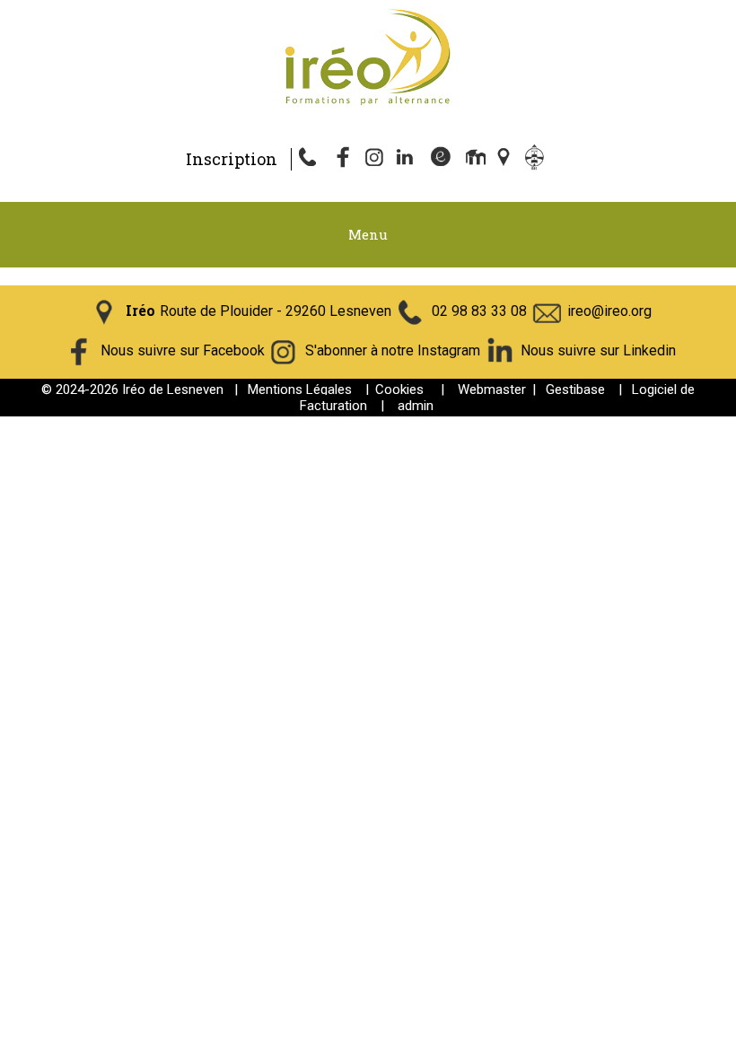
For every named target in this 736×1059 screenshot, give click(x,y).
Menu (368, 234)
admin (416, 406)
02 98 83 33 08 (479, 310)
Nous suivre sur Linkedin (598, 350)
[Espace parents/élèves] (537, 159)
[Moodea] (473, 159)
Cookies (399, 389)
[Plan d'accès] (505, 159)
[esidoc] (440, 159)
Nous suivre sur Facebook (183, 350)
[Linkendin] (408, 159)
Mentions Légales (300, 389)
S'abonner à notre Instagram (392, 350)
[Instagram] (376, 159)
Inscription (231, 159)
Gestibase (575, 389)
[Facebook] (343, 159)
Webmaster (492, 389)
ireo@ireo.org (609, 310)
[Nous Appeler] (311, 159)
